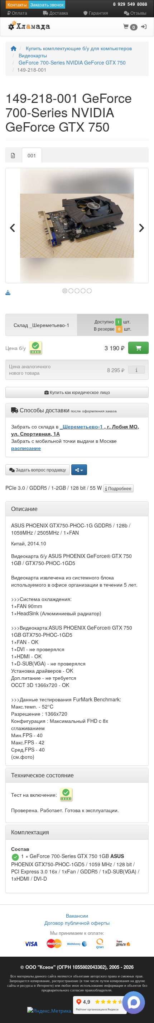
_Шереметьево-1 (82, 426)
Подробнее (119, 488)
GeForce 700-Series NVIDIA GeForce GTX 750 (72, 62)
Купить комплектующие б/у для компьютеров (79, 48)
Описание (24, 509)
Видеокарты (33, 55)
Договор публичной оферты (77, 922)
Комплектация (30, 832)
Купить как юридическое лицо (79, 392)
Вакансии (77, 915)
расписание (26, 447)
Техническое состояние (42, 775)
